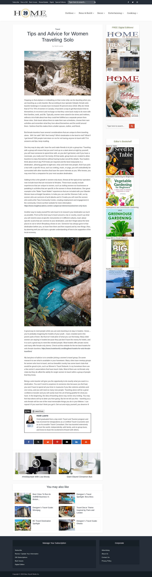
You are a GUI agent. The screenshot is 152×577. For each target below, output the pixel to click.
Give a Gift (24, 2)
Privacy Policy (106, 561)
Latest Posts (39, 411)
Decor (100, 13)
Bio (28, 411)
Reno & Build (85, 13)
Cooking (131, 13)
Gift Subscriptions (21, 557)
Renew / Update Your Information (26, 554)
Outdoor (69, 13)
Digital (52, 2)
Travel (57, 29)
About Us (105, 554)
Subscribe (16, 2)
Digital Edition (19, 564)
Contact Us (105, 557)
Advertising (105, 550)
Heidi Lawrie (58, 46)
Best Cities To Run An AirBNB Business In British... (42, 496)
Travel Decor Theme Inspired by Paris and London (85, 510)
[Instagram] (31, 425)
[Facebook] (28, 425)
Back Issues (33, 2)
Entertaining (115, 13)
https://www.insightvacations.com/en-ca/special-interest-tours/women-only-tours (55, 206)
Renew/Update (43, 2)
